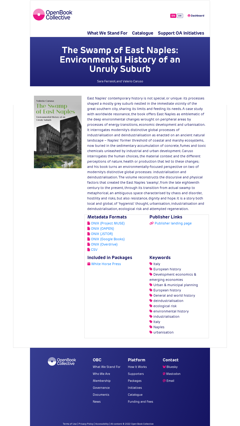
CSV (94, 249)
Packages (135, 381)
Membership (102, 381)
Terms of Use (70, 423)
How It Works (137, 367)
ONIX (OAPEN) (102, 228)
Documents (101, 395)
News (97, 402)
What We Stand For (107, 33)
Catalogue (142, 33)
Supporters (136, 374)
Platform (136, 359)
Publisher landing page (173, 223)
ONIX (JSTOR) (102, 234)
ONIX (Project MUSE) (108, 223)
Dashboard (197, 15)
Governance (101, 388)
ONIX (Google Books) (108, 239)
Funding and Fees (140, 402)
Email (170, 381)
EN (173, 15)
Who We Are (101, 374)
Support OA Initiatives (181, 33)
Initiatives (135, 388)
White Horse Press (106, 264)
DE (180, 15)
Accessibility (102, 423)
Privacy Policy (86, 423)
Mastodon (173, 374)
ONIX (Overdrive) (104, 244)
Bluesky (172, 367)
